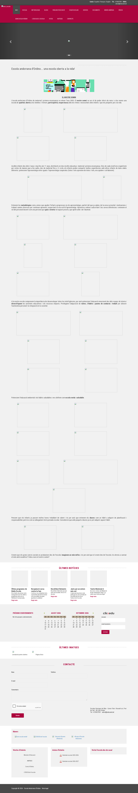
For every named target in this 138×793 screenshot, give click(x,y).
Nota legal (45, 788)
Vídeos (121, 10)
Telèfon (53, 672)
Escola (24, 10)
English (108, 2)
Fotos (51, 19)
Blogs (46, 10)
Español (97, 2)
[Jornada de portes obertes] (19, 652)
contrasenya (105, 624)
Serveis (85, 10)
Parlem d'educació (59, 10)
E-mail (13, 681)
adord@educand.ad (121, 4)
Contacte (70, 19)
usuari (103, 617)
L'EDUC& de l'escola (38, 19)
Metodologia (36, 10)
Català (91, 2)
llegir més (14, 600)
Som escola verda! (21, 19)
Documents (96, 10)
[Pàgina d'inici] (39, 652)
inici (16, 10)
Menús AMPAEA (109, 10)
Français (102, 2)
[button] (10, 41)
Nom (12, 672)
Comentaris (14, 690)
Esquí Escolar (73, 10)
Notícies (60, 19)
